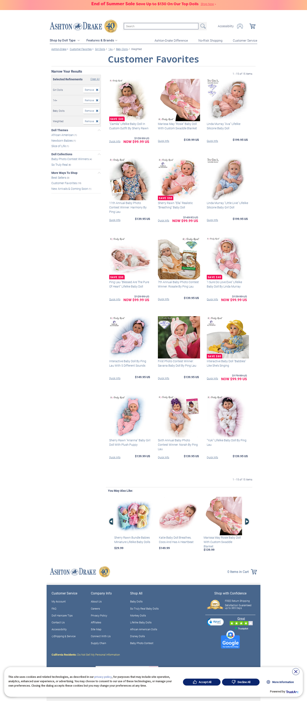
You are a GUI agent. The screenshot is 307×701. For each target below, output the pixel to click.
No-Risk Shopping (210, 40)
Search (202, 26)
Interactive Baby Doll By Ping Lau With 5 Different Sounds (127, 363)
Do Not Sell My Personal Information (86, 654)
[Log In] (240, 26)
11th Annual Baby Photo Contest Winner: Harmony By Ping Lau (128, 207)
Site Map (96, 629)
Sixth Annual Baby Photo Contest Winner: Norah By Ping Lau (178, 444)
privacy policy (103, 677)
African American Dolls (143, 629)
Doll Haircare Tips (62, 615)
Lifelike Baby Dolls (141, 622)
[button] (215, 622)
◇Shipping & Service (64, 636)
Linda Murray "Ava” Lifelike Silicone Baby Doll (223, 126)
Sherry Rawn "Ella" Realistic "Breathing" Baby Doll (175, 205)
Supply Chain (98, 643)
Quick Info (115, 141)
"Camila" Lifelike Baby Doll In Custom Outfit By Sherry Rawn (128, 126)
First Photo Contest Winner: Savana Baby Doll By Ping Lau (177, 363)
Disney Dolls (137, 636)
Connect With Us (101, 636)
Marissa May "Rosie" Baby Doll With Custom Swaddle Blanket (177, 126)
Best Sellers (59, 177)
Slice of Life (58, 146)
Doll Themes (59, 130)
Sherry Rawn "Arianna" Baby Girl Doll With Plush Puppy (129, 442)
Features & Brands (100, 40)
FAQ (54, 608)
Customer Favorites (64, 183)
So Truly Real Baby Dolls (144, 608)
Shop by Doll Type (63, 40)
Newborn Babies (62, 140)
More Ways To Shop (64, 172)
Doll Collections (61, 154)
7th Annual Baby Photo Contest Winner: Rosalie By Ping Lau (178, 284)
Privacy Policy (99, 615)
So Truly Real (60, 165)
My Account (59, 601)
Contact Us (58, 622)
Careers (95, 608)
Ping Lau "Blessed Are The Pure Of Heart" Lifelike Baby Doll (129, 284)
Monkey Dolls (138, 615)
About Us (96, 601)
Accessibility (226, 26)
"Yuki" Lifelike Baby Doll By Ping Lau (226, 442)
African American (62, 135)
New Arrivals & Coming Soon (70, 189)
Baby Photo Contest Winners (70, 159)
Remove (89, 89)
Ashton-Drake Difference (171, 40)
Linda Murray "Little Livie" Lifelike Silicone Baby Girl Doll (227, 205)
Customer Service (245, 40)
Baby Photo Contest (141, 643)
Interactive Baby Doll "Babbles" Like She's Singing (226, 363)
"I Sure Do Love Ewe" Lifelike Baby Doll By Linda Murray (224, 284)
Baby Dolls (136, 601)
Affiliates (96, 622)
